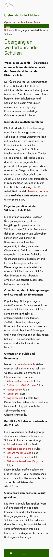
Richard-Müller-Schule (19, 453)
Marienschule (14, 389)
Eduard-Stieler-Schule (19, 444)
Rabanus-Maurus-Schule (20, 381)
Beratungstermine (38, 191)
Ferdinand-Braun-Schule (20, 449)
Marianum (12, 394)
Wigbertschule (15, 398)
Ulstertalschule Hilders (22, 15)
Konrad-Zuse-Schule (18, 457)
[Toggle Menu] (8, 26)
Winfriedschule (26, 364)
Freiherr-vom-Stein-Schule (21, 385)
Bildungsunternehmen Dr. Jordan (25, 461)
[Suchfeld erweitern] (11, 553)
